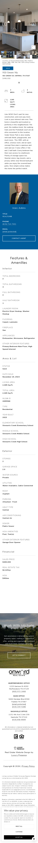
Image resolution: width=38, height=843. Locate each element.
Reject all (19, 826)
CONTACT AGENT (19, 238)
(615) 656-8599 (19, 720)
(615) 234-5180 (19, 707)
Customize (19, 832)
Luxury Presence (19, 755)
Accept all (19, 837)
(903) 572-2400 (19, 691)
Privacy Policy (28, 766)
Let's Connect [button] (19, 655)
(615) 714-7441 (9, 224)
